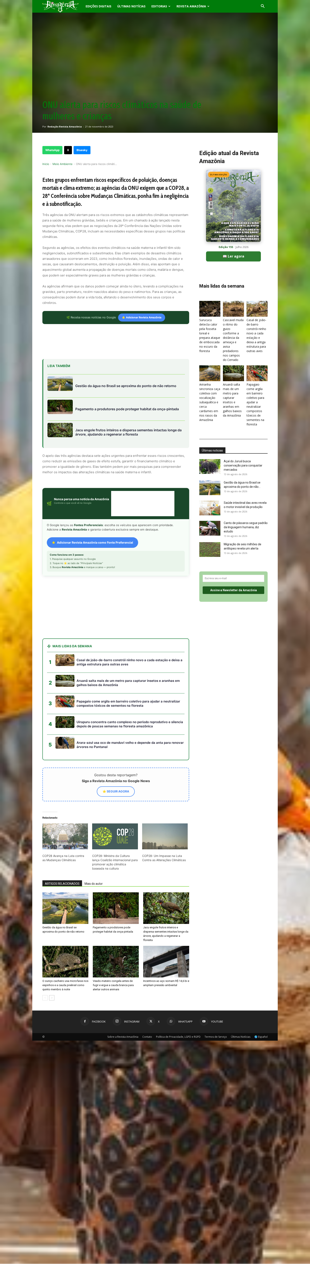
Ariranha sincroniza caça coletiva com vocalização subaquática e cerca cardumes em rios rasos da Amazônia (209, 402)
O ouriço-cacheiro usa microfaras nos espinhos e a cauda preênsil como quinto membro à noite (65, 985)
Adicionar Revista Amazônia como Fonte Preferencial (95, 542)
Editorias (159, 6)
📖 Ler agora (233, 256)
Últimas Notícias (131, 6)
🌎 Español (261, 1037)
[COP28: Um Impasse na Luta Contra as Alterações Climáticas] (165, 836)
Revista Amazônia (191, 6)
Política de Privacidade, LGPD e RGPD (178, 1037)
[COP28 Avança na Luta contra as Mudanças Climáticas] (65, 836)
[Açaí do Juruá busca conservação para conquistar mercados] (209, 466)
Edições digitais (98, 6)
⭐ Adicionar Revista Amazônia (141, 317)
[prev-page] (45, 997)
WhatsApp (52, 150)
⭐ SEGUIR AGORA (115, 791)
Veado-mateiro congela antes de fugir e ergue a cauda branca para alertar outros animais (113, 985)
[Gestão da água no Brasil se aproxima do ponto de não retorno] (65, 908)
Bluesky (82, 150)
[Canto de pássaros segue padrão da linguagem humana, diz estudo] (209, 528)
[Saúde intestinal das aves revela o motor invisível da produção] (209, 508)
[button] (262, 7)
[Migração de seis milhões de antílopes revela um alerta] (209, 549)
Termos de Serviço (216, 1037)
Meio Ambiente (63, 164)
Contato (147, 1037)
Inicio (45, 164)
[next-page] (51, 997)
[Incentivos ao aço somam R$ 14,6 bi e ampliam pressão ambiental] (166, 961)
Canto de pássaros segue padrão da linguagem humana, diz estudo (246, 527)
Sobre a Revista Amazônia (122, 1037)
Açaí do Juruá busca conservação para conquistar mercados (243, 465)
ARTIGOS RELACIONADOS (62, 883)
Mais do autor (94, 883)
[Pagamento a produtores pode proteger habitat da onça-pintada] (116, 908)
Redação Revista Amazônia (64, 126)
